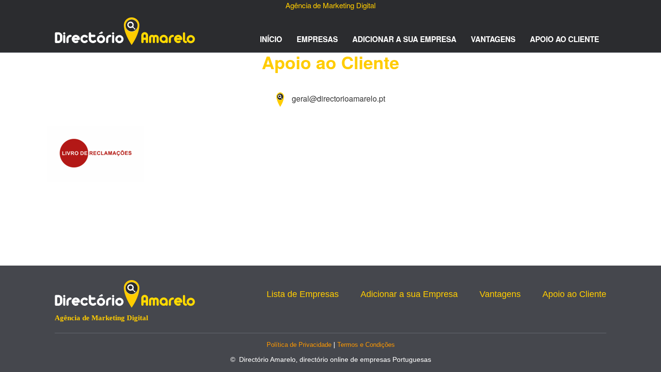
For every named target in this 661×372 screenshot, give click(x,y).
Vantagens (493, 39)
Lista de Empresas (303, 294)
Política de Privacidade (299, 344)
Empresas (317, 39)
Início (271, 39)
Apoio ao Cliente (564, 39)
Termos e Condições (366, 344)
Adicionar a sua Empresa (404, 39)
